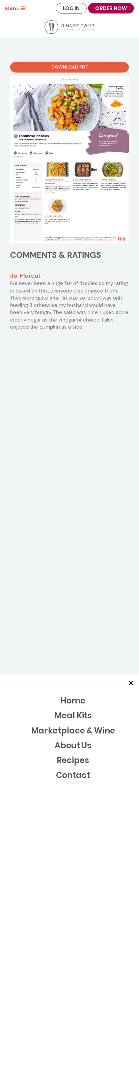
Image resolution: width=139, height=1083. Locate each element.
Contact (73, 775)
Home (72, 700)
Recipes (73, 760)
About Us (73, 745)
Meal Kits (73, 715)
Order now (111, 8)
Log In (71, 8)
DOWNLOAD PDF (69, 67)
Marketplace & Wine (73, 730)
